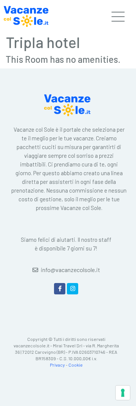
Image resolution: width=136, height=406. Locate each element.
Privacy (57, 364)
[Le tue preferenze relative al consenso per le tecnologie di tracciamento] (123, 393)
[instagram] (72, 288)
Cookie (75, 364)
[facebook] (59, 288)
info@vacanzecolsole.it (70, 269)
